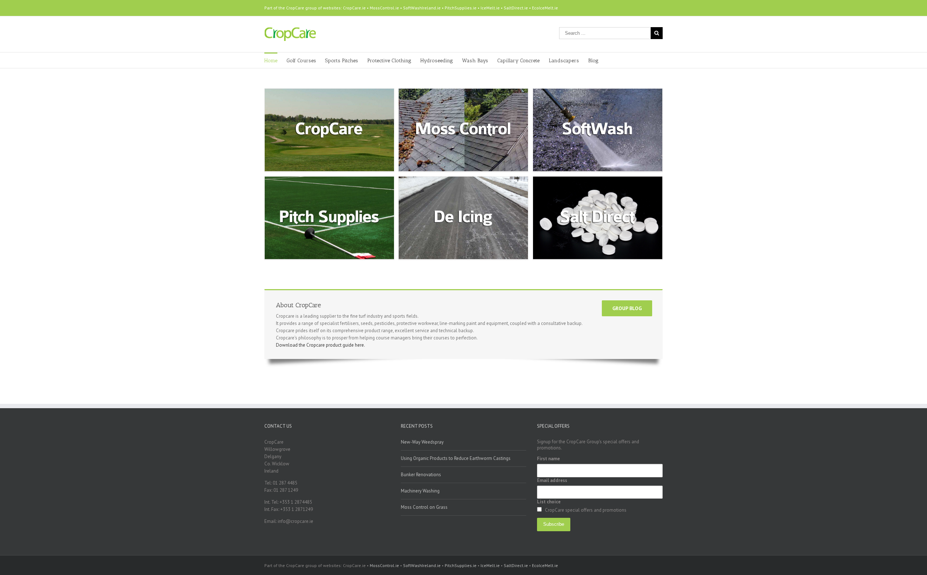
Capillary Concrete (518, 61)
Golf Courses (301, 61)
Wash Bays (475, 61)
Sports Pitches (341, 61)
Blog (593, 61)
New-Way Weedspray (422, 442)
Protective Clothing (389, 61)
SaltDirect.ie (516, 7)
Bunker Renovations (421, 475)
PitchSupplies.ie (461, 7)
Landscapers (564, 61)
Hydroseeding (436, 61)
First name (548, 459)
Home (270, 61)
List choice (549, 502)
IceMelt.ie (490, 7)
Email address (552, 480)
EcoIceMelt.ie (545, 7)
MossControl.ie (384, 7)
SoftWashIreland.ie (422, 7)
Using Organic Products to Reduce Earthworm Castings (456, 458)
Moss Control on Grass (424, 507)
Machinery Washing (420, 491)
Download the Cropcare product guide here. (320, 345)
